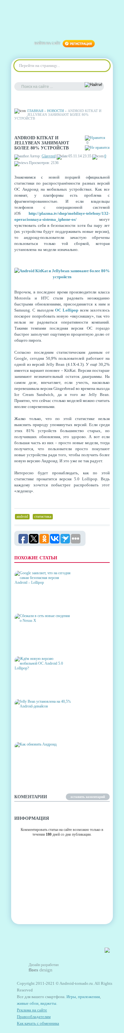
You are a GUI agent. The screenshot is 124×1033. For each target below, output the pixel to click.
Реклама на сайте (32, 1010)
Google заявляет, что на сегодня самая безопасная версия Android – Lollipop (41, 596)
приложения (89, 996)
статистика (42, 516)
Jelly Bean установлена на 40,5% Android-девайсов (41, 727)
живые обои (27, 1003)
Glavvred (49, 156)
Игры (71, 996)
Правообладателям (34, 1016)
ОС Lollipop (66, 310)
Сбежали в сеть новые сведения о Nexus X (39, 644)
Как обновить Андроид (40, 775)
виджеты (48, 1003)
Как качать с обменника (38, 1023)
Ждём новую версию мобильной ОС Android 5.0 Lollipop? (42, 684)
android (22, 516)
